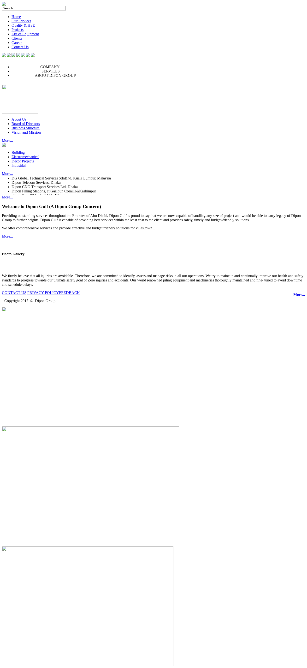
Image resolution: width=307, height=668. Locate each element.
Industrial (19, 165)
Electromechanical (25, 157)
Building (18, 152)
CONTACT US (14, 293)
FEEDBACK (69, 293)
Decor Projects (23, 161)
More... (7, 140)
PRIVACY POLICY (43, 293)
